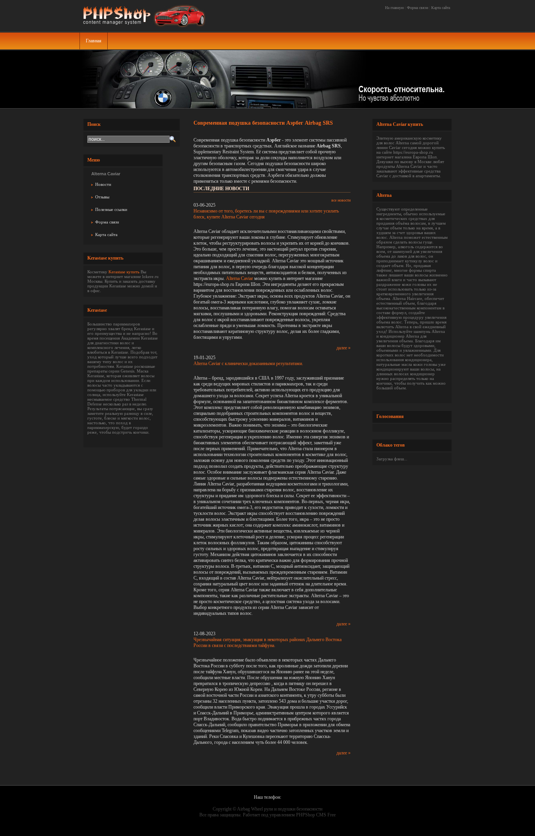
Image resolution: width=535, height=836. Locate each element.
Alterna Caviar (239, 278)
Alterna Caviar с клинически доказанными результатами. (248, 363)
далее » (343, 348)
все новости (341, 200)
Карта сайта (440, 7)
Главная (93, 41)
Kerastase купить (123, 271)
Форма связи (417, 7)
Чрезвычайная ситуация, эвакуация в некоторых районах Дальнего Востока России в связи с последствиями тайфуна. (267, 642)
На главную (394, 7)
